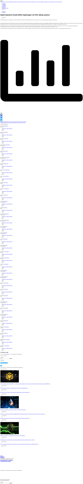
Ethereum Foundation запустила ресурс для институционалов (13, 409)
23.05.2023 (5, 226)
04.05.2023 (8, 144)
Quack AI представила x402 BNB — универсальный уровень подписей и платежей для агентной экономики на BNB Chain (25, 383)
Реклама (2, 457)
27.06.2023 (8, 339)
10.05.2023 (6, 182)
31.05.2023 (7, 251)
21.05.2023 (7, 220)
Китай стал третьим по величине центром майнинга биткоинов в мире (14, 418)
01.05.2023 (6, 138)
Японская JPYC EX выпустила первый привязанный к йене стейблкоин (14, 392)
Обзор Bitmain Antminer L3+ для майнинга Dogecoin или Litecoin (13, 121)
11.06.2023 (6, 295)
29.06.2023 (7, 345)
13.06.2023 (5, 301)
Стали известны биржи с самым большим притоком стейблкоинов (14, 388)
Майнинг (4, 5)
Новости (4, 4)
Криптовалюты (5, 8)
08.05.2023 (6, 163)
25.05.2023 (5, 239)
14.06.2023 (6, 308)
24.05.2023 (5, 232)
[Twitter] (41, 118)
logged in (7, 354)
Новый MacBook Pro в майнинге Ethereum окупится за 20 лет (12, 122)
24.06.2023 (5, 333)
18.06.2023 (6, 320)
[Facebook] (41, 116)
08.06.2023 (5, 276)
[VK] (41, 115)
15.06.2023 (5, 314)
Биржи (3, 7)
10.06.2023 (6, 289)
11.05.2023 (7, 188)
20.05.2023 (7, 213)
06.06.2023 (5, 270)
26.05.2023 (5, 245)
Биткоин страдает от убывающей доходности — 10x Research (12, 435)
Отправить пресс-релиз (5, 461)
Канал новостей (4, 362)
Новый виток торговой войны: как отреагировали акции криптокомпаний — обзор (17, 439)
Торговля (4, 6)
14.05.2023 (6, 201)
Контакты (2, 456)
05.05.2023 (6, 151)
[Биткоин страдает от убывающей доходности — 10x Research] (9, 433)
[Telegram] (41, 120)
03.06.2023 (7, 257)
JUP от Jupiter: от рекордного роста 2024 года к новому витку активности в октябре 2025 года (19, 444)
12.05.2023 (6, 195)
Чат (1, 365)
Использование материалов (6, 460)
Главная (3, 3)
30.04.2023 (6, 132)
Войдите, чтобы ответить (7, 128)
